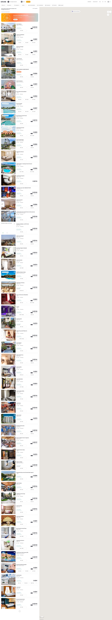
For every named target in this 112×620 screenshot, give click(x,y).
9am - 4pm (21, 135)
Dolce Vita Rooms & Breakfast (19, 298)
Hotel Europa (19, 579)
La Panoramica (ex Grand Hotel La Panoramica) (19, 216)
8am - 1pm (21, 501)
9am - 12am (21, 326)
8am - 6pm (21, 65)
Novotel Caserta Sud (19, 603)
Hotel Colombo (19, 264)
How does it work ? (95, 1)
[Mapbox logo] (41, 619)
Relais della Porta (19, 359)
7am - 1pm (20, 42)
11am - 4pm (32, 362)
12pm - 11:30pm (32, 135)
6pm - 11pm (33, 42)
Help (100, 1)
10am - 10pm (26, 99)
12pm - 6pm (21, 87)
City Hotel (19, 591)
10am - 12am (26, 111)
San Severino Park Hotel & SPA (19, 556)
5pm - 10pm (32, 76)
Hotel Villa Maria (19, 383)
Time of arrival (9, 5)
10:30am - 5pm (21, 290)
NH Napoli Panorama (19, 429)
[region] (75, 313)
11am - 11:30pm (32, 171)
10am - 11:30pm (21, 171)
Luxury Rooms (19, 62)
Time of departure (16, 5)
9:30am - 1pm (21, 374)
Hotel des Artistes (19, 520)
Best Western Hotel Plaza (19, 532)
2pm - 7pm (34, 54)
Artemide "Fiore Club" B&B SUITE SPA (19, 192)
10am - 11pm (19, 111)
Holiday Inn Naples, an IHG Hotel (19, 228)
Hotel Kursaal (19, 323)
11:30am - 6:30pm (21, 338)
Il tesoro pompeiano (19, 38)
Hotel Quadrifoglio (19, 143)
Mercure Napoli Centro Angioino (19, 441)
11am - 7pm (21, 159)
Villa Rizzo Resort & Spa (19, 275)
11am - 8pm (21, 278)
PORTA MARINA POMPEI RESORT (19, 73)
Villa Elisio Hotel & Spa (19, 497)
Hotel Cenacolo (19, 84)
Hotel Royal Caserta (19, 180)
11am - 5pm (21, 30)
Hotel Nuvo (19, 407)
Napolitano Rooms (19, 155)
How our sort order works (5, 11)
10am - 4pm (19, 54)
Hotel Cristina (19, 509)
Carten (19, 311)
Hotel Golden (19, 371)
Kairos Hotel (19, 418)
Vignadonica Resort (19, 544)
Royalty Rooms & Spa (19, 454)
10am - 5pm (21, 183)
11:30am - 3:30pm (21, 314)
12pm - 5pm (32, 147)
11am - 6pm (26, 42)
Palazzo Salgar (19, 465)
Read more (15, 19)
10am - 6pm (21, 76)
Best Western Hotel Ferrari (19, 119)
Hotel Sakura (19, 27)
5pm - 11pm (32, 374)
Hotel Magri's (19, 347)
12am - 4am (21, 302)
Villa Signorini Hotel (19, 131)
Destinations (89, 1)
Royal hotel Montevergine (19, 568)
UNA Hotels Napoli (19, 240)
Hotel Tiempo (19, 486)
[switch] (31, 5)
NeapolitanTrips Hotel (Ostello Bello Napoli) (19, 476)
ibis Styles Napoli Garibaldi (19, 252)
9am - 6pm (21, 560)
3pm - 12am (32, 195)
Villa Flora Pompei (19, 50)
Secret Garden (19, 107)
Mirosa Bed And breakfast (19, 95)
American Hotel (19, 204)
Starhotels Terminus (19, 286)
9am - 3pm (21, 468)
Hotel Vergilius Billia (19, 395)
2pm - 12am (33, 111)
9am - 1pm (21, 524)
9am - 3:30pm (21, 548)
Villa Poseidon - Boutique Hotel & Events (19, 168)
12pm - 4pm (32, 489)
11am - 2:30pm (21, 536)
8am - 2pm (21, 147)
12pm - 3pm (32, 314)
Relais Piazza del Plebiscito (19, 335)
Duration (23, 5)
